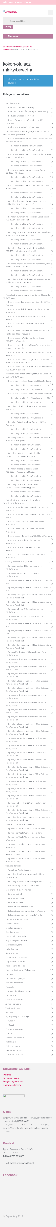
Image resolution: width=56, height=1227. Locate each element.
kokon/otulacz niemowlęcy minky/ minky (25, 915)
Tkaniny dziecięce (13, 1008)
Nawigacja (13, 36)
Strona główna (9, 46)
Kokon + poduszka (16, 898)
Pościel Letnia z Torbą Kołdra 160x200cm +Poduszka (30, 536)
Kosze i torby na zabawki (15, 936)
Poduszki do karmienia (14, 982)
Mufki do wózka (11, 949)
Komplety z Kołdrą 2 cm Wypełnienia (26, 389)
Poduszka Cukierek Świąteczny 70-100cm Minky (28, 111)
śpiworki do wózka (13, 1004)
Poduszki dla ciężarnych (15, 978)
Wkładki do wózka (15, 1054)
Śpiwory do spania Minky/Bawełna (19, 561)
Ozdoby (11, 1025)
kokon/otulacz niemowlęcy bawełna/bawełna (27, 911)
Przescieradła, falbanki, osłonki (18, 991)
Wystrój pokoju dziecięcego (17, 1016)
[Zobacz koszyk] (50, 12)
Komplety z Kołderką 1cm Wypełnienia (27, 145)
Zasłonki (8, 1033)
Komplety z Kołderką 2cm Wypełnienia (27, 150)
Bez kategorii (10, 1041)
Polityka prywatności (13, 1081)
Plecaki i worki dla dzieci (15, 965)
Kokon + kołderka (15, 902)
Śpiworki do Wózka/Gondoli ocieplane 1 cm (26, 828)
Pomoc (18, 2)
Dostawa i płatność (12, 1085)
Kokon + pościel (15, 894)
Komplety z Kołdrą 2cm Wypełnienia (26, 402)
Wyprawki (9, 1012)
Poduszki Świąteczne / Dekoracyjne (20, 970)
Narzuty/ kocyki (11, 953)
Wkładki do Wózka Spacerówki (20, 870)
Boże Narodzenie (12, 103)
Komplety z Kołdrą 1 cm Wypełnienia (26, 398)
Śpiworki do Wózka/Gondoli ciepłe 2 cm (25, 833)
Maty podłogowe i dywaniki (16, 940)
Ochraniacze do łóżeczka (16, 957)
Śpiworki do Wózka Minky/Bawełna (19, 824)
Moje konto (7, 2)
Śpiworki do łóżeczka (14, 999)
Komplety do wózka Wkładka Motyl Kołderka (26, 881)
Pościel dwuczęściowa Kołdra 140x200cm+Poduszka (30, 393)
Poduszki (9, 974)
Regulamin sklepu (11, 1078)
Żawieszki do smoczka (14, 1037)
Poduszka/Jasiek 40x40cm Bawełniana (23, 127)
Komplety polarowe (13, 928)
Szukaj (8, 26)
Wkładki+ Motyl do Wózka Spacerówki (23, 885)
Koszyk (27, 2)
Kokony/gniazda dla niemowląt (18, 890)
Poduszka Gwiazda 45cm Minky (21, 115)
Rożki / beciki (10, 995)
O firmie (7, 1074)
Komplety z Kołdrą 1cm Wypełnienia (26, 385)
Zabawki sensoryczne (14, 1029)
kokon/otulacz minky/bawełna (20, 906)
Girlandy (11, 1020)
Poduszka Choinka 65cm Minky (21, 107)
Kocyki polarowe (12, 932)
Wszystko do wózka (13, 865)
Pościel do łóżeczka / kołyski (17, 919)
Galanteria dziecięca (13, 1050)
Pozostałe (9, 987)
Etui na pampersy (12, 1046)
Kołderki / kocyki (12, 923)
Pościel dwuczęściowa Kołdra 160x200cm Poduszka (29, 381)
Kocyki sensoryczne (13, 944)
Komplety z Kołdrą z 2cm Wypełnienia (27, 417)
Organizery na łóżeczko (15, 961)
